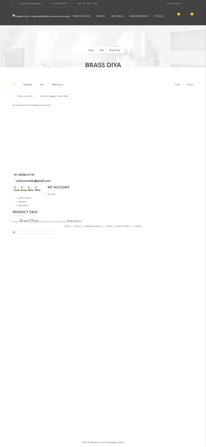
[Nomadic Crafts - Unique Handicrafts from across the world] (41, 16)
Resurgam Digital (115, 442)
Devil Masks (43, 221)
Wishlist (22, 201)
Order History (24, 198)
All (14, 84)
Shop (101, 50)
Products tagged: (54, 96)
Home (91, 50)
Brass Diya (28, 220)
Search (190, 84)
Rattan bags (62, 221)
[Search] (187, 3)
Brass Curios (82, 16)
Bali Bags (117, 16)
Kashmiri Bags (139, 16)
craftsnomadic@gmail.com (32, 180)
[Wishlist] (189, 16)
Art (42, 84)
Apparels (27, 84)
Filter (177, 84)
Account (51, 194)
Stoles (159, 16)
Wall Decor (57, 84)
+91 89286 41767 (24, 174)
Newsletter (23, 205)
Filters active (25, 96)
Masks (101, 16)
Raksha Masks (52, 221)
